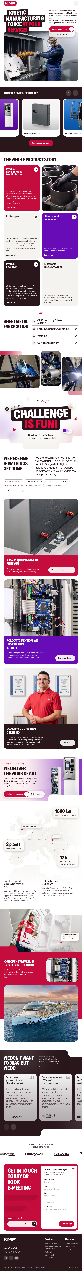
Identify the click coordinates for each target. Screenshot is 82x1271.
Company (47, 1200)
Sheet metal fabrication (49, 1256)
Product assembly (51, 1243)
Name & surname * (49, 1179)
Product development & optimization (53, 1248)
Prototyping (49, 1252)
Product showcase (71, 1244)
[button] (76, 3)
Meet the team (70, 1247)
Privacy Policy (73, 1267)
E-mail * (46, 1186)
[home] (10, 3)
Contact (68, 1250)
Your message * (48, 1207)
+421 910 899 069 (13, 1251)
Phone (46, 1193)
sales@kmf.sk (10, 1248)
